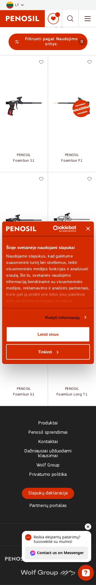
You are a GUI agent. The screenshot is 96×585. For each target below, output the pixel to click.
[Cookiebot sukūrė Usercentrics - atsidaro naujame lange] (56, 228)
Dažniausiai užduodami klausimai (48, 454)
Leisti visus (48, 334)
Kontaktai (48, 441)
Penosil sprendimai (47, 432)
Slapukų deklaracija (48, 493)
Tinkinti (45, 351)
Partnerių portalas (48, 505)
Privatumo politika (48, 474)
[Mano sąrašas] (53, 18)
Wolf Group (48, 465)
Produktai (48, 423)
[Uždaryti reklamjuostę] (88, 229)
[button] (15, 5)
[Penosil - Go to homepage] (22, 18)
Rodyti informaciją (62, 317)
